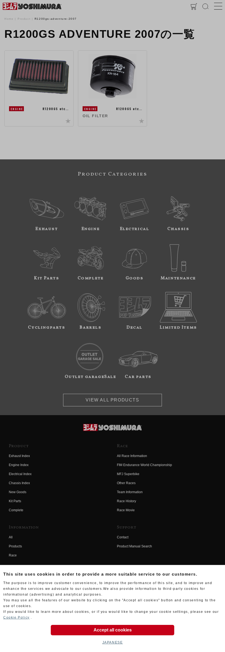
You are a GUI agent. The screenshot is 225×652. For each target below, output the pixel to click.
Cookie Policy (16, 617)
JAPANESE (112, 642)
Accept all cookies (113, 630)
